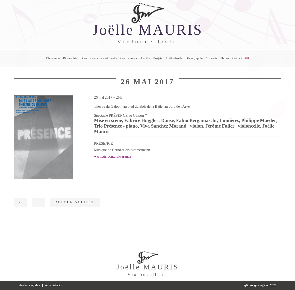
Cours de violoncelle (103, 58)
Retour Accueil (74, 202)
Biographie (70, 58)
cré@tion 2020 (260, 285)
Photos (224, 58)
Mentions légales (29, 285)
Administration (54, 285)
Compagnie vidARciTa (135, 58)
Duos (83, 58)
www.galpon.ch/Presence (112, 156)
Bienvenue (53, 58)
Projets (157, 58)
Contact (237, 58)
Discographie (194, 58)
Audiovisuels (173, 58)
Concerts (211, 58)
